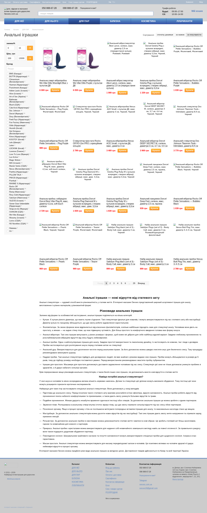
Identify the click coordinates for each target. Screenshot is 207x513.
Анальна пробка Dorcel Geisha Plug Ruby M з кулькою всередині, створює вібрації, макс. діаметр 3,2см (120, 202)
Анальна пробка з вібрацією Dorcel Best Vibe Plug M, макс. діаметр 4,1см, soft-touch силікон (53, 202)
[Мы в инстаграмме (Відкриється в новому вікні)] (105, 2)
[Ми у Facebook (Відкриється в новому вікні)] (101, 2)
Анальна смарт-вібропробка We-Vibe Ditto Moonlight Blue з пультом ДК (53, 83)
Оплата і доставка (20, 2)
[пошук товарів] (151, 13)
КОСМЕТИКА (148, 21)
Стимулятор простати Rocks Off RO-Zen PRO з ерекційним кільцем (87, 143)
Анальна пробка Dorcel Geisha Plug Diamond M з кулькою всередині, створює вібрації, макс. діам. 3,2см (87, 202)
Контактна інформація (51, 2)
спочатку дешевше (165, 35)
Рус (113, 2)
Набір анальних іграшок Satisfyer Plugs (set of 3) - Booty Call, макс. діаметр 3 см (154, 261)
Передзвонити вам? (88, 8)
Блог (64, 2)
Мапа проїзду (177, 479)
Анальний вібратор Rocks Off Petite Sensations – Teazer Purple (87, 261)
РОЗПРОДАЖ (91, 2)
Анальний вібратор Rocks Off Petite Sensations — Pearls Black (53, 261)
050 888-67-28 (49, 8)
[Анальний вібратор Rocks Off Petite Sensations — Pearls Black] (54, 238)
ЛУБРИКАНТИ (184, 21)
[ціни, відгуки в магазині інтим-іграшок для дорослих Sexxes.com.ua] (11, 465)
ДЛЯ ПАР (84, 21)
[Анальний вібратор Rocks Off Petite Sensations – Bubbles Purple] (188, 59)
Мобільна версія (13, 479)
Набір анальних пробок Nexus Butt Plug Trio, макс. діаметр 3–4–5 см (188, 261)
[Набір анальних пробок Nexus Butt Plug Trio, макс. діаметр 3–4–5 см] (188, 238)
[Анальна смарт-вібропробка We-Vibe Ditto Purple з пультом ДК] (87, 59)
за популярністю (194, 35)
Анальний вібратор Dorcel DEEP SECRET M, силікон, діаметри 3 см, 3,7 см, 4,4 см (153, 143)
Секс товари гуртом (76, 2)
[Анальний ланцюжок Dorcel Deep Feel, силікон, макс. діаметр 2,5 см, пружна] (154, 177)
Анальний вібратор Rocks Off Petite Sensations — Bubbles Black (187, 201)
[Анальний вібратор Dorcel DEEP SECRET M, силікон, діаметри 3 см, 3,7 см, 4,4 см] (154, 119)
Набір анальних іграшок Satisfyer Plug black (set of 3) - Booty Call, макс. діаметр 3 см (120, 261)
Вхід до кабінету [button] (113, 468)
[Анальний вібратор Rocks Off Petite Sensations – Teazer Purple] (87, 238)
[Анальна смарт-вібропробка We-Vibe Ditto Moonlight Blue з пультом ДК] (54, 59)
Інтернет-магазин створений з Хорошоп (18, 507)
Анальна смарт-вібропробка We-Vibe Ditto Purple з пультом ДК (87, 83)
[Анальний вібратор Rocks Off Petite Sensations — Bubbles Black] (188, 177)
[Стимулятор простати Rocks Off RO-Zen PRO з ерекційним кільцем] (87, 119)
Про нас (7, 2)
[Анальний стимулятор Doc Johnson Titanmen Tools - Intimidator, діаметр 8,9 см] (188, 119)
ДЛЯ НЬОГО (51, 21)
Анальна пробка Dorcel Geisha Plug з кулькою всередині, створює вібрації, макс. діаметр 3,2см (153, 84)
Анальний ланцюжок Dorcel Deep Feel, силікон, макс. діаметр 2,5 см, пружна (153, 201)
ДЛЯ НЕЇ (19, 21)
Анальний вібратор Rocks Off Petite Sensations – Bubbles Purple (187, 83)
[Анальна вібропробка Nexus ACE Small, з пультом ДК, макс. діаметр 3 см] (121, 119)
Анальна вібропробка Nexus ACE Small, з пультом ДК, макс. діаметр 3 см (120, 143)
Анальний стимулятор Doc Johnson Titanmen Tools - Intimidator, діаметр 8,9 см (186, 143)
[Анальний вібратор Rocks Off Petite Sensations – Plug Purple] (54, 119)
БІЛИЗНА (115, 21)
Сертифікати (35, 2)
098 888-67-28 (70, 8)
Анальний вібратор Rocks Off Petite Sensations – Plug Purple (53, 142)
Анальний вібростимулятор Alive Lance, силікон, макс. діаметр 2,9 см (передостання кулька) (120, 84)
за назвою (180, 35)
